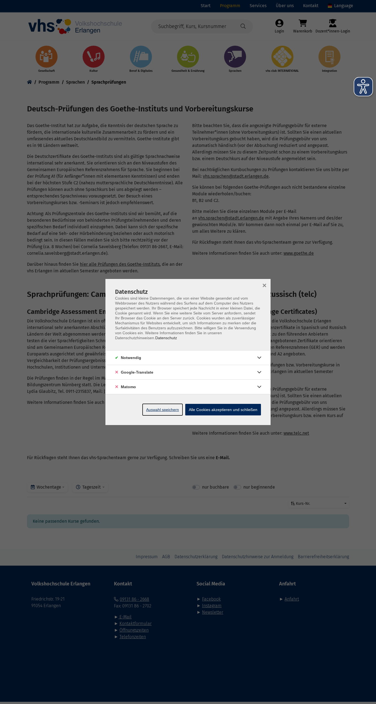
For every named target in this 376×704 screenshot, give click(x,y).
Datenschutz (166, 338)
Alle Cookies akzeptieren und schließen (223, 409)
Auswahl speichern (162, 409)
